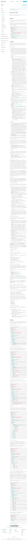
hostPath (22, 71)
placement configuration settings (18, 104)
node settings (18, 116)
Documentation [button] (12, 1)
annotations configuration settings (19, 103)
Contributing (3, 51)
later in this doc (14, 21)
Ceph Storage (3, 14)
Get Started (24, 1)
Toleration (20, 274)
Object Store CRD (3, 25)
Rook (2, 8)
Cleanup (2, 32)
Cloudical (22, 530)
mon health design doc (14, 98)
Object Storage (3, 18)
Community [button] (17, 1)
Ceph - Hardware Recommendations (17, 446)
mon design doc (17, 278)
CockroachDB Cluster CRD (4, 38)
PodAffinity (18, 272)
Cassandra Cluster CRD (4, 36)
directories (23, 75)
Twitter (10, 531)
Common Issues (3, 47)
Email (15, 530)
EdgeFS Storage (3, 34)
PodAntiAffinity (20, 273)
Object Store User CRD (4, 26)
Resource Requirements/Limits (14, 290)
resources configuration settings (18, 105)
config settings (13, 119)
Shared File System (3, 19)
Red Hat (22, 532)
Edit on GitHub (25, 7)
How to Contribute (4, 532)
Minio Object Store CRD (4, 40)
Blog (21, 1)
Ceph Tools (2, 49)
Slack (10, 530)
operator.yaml (18, 141)
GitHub (3, 530)
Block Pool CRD (3, 24)
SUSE (21, 533)
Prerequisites (3, 12)
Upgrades (3, 31)
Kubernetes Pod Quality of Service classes (18, 286)
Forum (10, 532)
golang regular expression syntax (15, 195)
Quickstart (2, 10)
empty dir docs (20, 84)
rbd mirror (19, 101)
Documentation (4, 531)
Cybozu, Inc (22, 531)
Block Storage (3, 17)
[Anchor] (13, 18)
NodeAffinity (19, 271)
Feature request (17, 531)
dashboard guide (22, 86)
